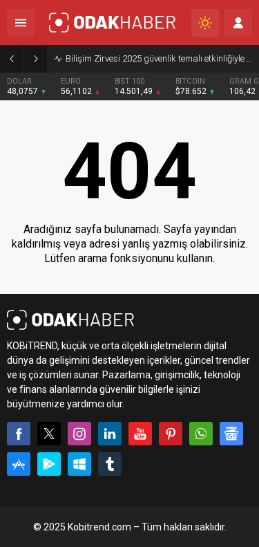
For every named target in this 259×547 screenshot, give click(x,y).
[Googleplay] (49, 464)
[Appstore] (18, 464)
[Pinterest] (170, 433)
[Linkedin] (110, 433)
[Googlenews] (231, 433)
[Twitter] (49, 433)
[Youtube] (140, 433)
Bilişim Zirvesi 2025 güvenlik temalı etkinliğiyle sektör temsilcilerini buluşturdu (159, 58)
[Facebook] (18, 433)
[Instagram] (79, 433)
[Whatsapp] (201, 433)
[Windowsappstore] (79, 464)
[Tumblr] (110, 464)
